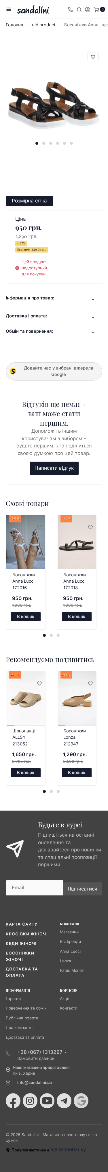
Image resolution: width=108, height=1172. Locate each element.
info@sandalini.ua (34, 1082)
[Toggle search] (79, 9)
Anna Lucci (70, 951)
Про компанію (19, 1027)
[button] (36, 143)
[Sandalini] (33, 9)
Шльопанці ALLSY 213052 (23, 737)
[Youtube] (47, 1100)
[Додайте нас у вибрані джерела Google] (81, 1100)
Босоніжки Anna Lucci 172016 (23, 581)
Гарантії (13, 998)
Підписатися (82, 889)
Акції (64, 998)
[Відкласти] (39, 527)
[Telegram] (64, 1100)
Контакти (68, 1008)
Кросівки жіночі (27, 934)
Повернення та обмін (26, 1008)
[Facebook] (13, 1100)
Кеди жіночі (21, 943)
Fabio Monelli (72, 970)
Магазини (69, 932)
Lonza (65, 961)
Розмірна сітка (29, 201)
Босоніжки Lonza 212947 (74, 737)
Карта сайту (21, 924)
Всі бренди (70, 941)
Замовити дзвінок (35, 1058)
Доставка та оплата (25, 1037)
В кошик (25, 616)
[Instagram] (30, 1100)
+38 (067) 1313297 (39, 1052)
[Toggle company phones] (70, 9)
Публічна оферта (22, 1018)
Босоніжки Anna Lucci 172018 (74, 581)
